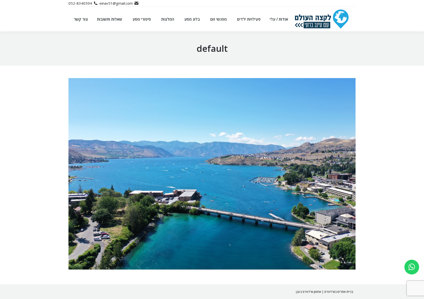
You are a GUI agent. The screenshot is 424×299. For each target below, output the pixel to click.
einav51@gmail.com (116, 3)
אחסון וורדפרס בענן (308, 291)
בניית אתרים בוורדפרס (338, 291)
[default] (212, 174)
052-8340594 (80, 3)
